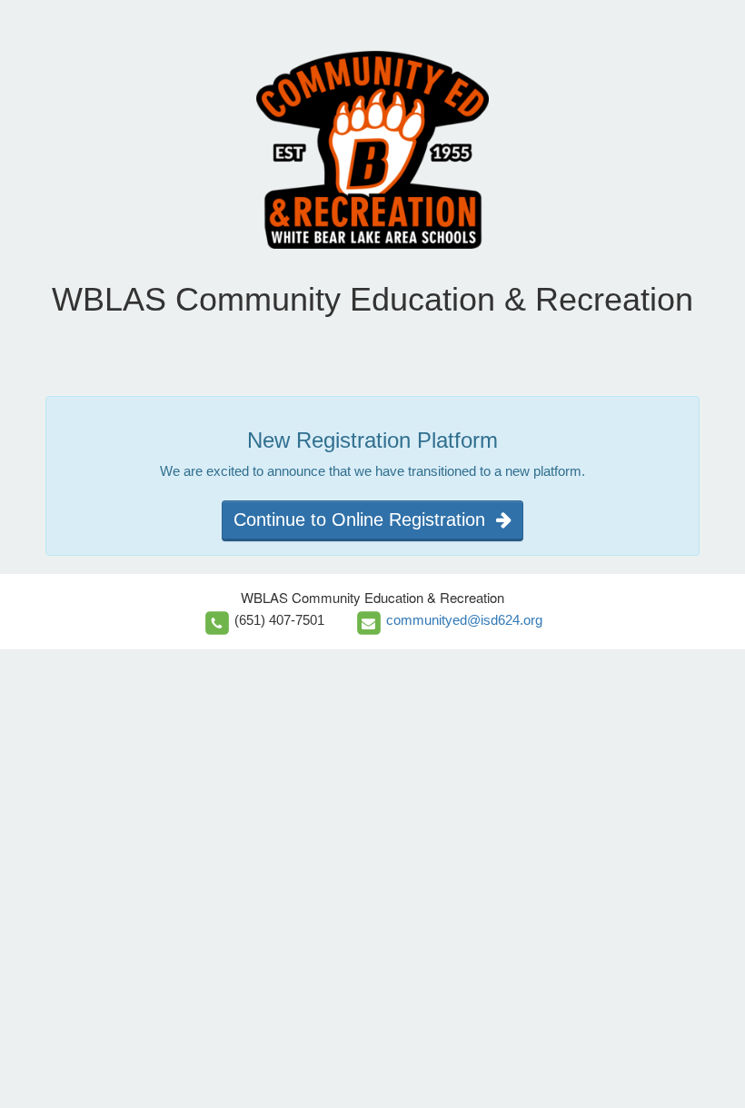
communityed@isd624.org (464, 620)
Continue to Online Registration (364, 519)
